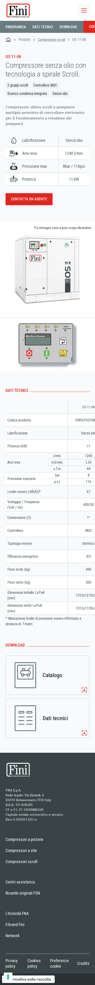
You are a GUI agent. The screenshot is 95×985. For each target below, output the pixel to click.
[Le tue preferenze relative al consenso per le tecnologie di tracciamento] (8, 977)
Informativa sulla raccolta (28, 979)
